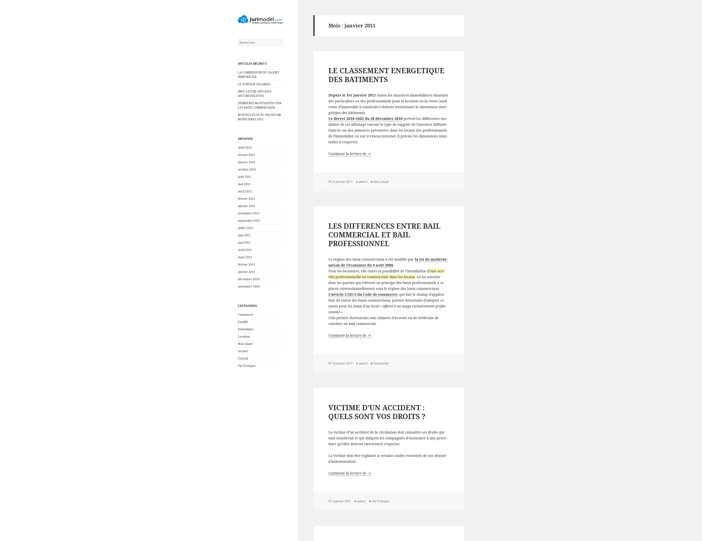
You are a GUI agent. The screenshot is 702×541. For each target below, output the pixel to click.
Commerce (245, 315)
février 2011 (246, 264)
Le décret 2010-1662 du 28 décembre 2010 (365, 118)
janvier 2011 (246, 272)
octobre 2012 (247, 169)
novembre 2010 (249, 286)
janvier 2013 (246, 162)
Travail (243, 358)
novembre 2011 (249, 213)
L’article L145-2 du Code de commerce (362, 294)
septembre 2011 (249, 221)
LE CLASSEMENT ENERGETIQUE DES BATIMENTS (386, 75)
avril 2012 (245, 191)
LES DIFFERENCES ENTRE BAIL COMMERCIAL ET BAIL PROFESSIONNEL (384, 234)
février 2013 (246, 155)
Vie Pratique (246, 366)
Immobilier (246, 329)
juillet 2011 (245, 228)
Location (244, 336)
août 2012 (244, 177)
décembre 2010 (248, 279)
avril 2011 (245, 250)
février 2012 (246, 199)
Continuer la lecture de (350, 153)
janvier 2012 (246, 206)
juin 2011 (244, 235)
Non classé (245, 344)
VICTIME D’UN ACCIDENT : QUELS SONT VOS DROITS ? (376, 412)
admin (363, 182)
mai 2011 (244, 243)
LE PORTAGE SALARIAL (254, 84)
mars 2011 (245, 257)
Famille (243, 322)
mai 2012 (244, 184)
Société (243, 351)
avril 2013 (245, 147)
